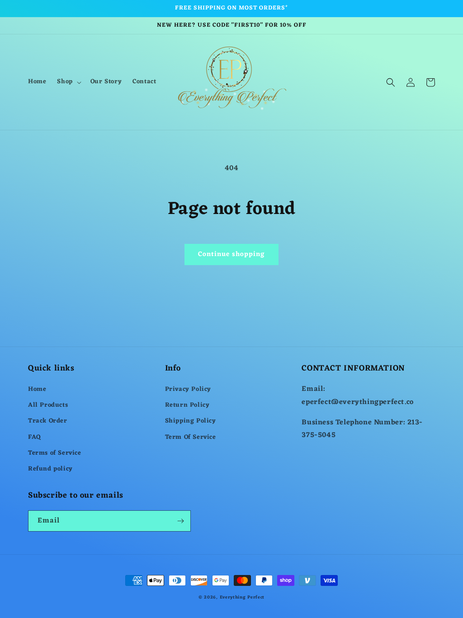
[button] (68, 81)
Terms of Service (54, 453)
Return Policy (187, 405)
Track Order (47, 421)
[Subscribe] (180, 521)
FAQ (34, 437)
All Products (48, 405)
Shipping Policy (190, 421)
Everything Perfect (242, 597)
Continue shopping (231, 254)
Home (37, 389)
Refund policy (50, 469)
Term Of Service (190, 437)
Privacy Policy (188, 389)
